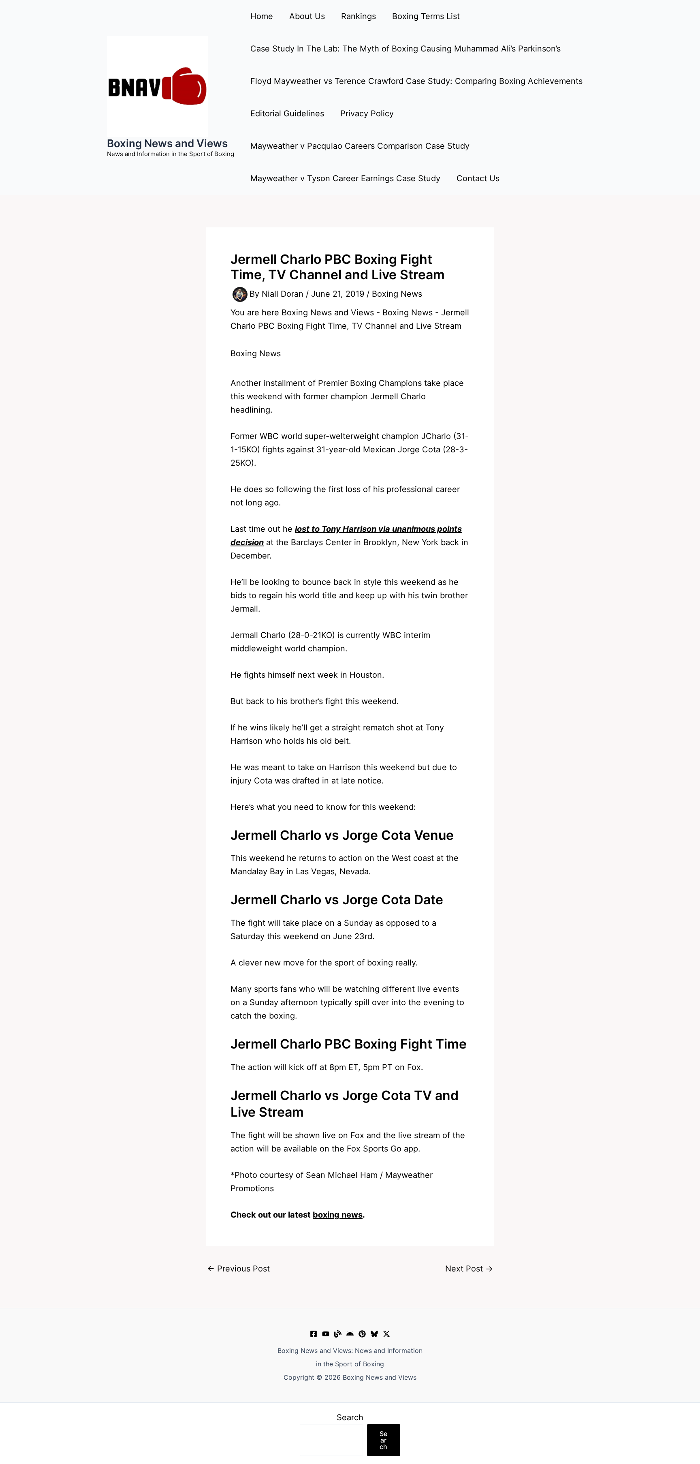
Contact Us (478, 178)
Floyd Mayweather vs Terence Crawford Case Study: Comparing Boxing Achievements (416, 81)
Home (261, 16)
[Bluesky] (374, 1334)
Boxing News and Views (167, 143)
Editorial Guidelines (287, 113)
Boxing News (397, 294)
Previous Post (238, 1269)
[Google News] (350, 1334)
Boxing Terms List (426, 16)
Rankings (358, 16)
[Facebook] (313, 1334)
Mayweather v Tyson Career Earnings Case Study (345, 178)
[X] (386, 1334)
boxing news (338, 1215)
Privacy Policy (367, 113)
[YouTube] (325, 1334)
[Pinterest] (362, 1334)
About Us (307, 16)
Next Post (469, 1269)
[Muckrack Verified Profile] (337, 1334)
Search (350, 1417)
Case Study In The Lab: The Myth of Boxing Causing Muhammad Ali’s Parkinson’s (405, 49)
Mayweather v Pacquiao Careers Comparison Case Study (360, 146)
